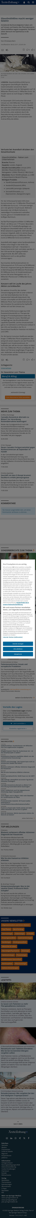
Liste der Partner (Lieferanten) (12, 637)
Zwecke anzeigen (18, 644)
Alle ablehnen (18, 649)
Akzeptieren (18, 654)
